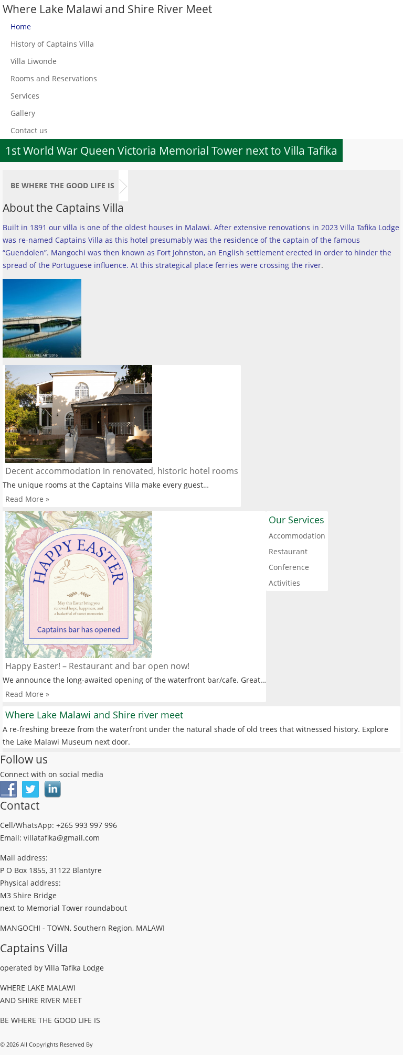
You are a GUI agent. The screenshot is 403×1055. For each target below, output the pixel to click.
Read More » (27, 499)
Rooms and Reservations (53, 78)
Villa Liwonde (33, 61)
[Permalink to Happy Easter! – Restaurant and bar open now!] (134, 584)
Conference (289, 567)
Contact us (29, 130)
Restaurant (288, 551)
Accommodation (297, 536)
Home (20, 26)
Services (24, 96)
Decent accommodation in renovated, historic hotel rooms (121, 471)
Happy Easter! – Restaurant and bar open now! (97, 666)
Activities (284, 583)
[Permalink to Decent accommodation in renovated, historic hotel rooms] (122, 414)
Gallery (22, 113)
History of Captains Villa (52, 44)
